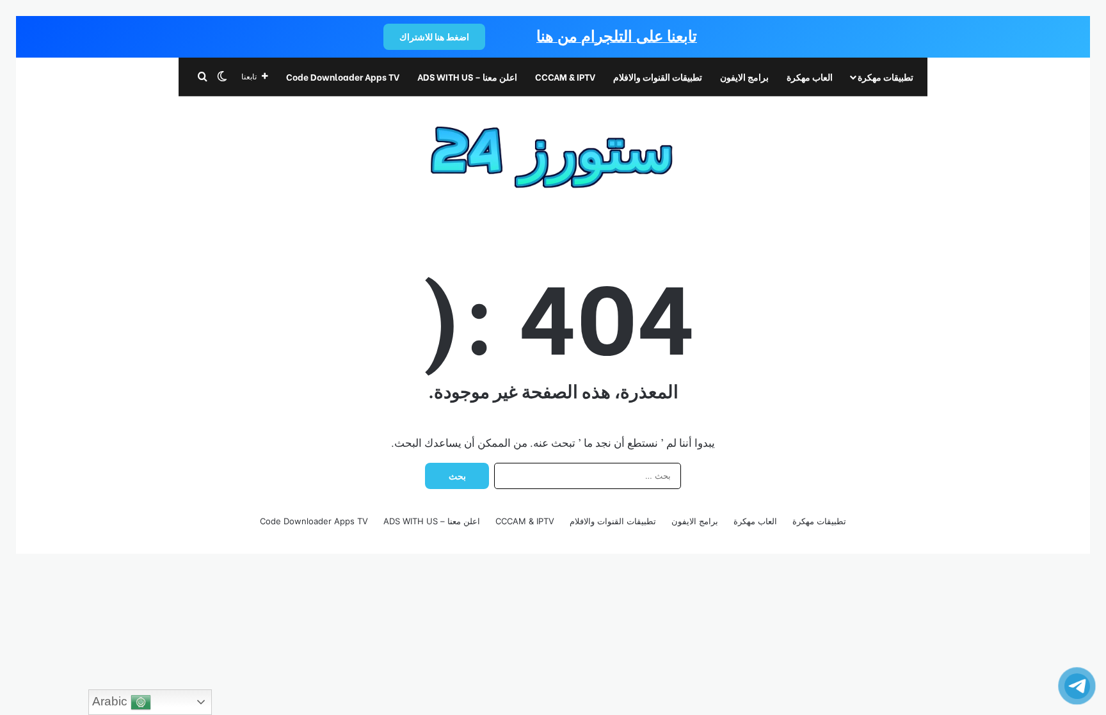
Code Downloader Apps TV (342, 76)
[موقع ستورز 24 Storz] (553, 150)
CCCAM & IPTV (565, 76)
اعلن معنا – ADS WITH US (467, 76)
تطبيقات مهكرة (885, 76)
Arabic (111, 701)
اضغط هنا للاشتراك (434, 36)
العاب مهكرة (810, 76)
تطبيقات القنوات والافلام (657, 76)
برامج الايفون (744, 76)
